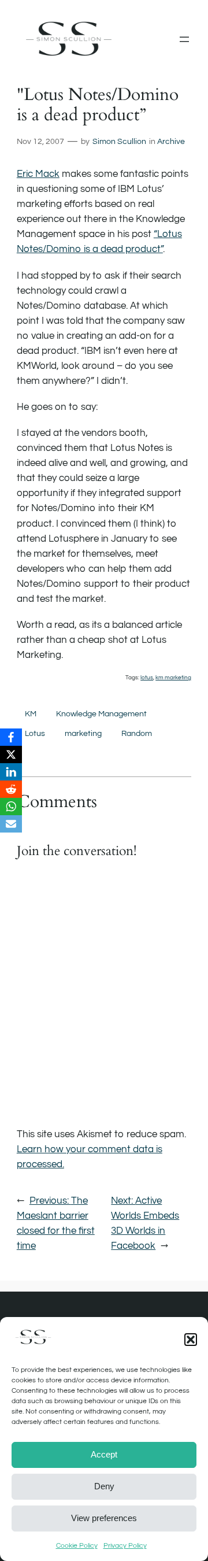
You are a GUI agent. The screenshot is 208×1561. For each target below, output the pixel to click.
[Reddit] (11, 789)
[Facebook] (11, 737)
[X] (11, 754)
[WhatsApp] (11, 806)
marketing (83, 733)
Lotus (35, 733)
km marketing (173, 677)
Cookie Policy (77, 1545)
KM (30, 713)
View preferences (104, 1518)
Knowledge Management (101, 713)
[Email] (11, 824)
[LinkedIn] (11, 771)
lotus (146, 677)
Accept (104, 1454)
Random (136, 733)
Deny (104, 1486)
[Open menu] (184, 39)
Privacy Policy (125, 1545)
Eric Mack (38, 174)
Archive (171, 141)
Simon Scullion (119, 141)
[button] (190, 1339)
